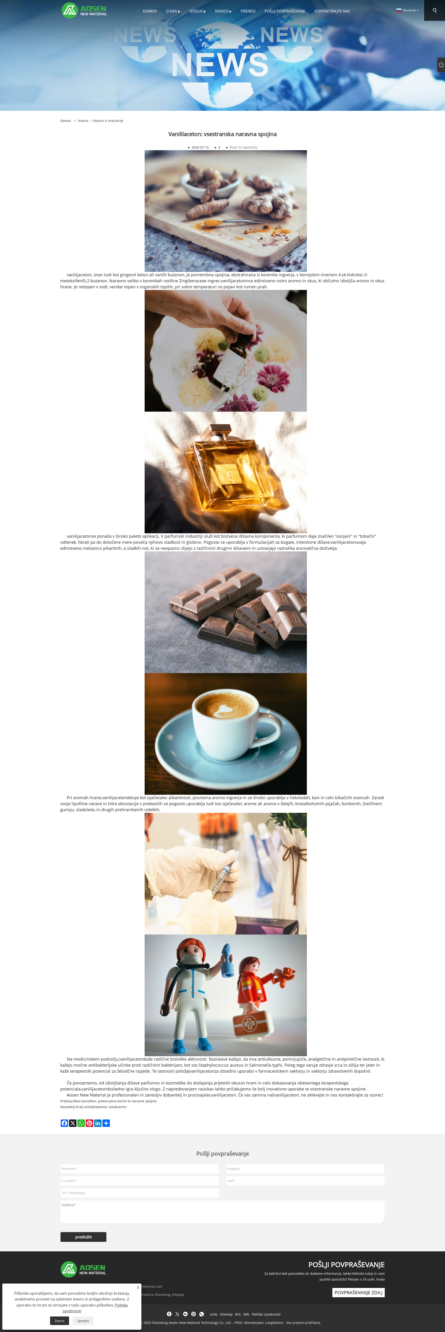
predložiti (83, 1237)
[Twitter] (177, 1314)
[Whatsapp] (201, 1314)
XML (246, 1314)
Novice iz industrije (108, 120)
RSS (238, 1314)
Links (214, 1314)
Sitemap (226, 1314)
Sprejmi (83, 1321)
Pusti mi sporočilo (243, 147)
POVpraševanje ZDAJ (358, 1292)
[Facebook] (169, 1314)
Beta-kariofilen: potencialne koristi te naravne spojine (115, 1101)
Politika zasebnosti (266, 1314)
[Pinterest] (193, 1314)
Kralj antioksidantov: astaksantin (101, 1107)
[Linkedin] (185, 1314)
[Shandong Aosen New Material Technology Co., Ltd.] (84, 10)
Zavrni (59, 1321)
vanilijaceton (79, 274)
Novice (83, 120)
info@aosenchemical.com (142, 1286)
